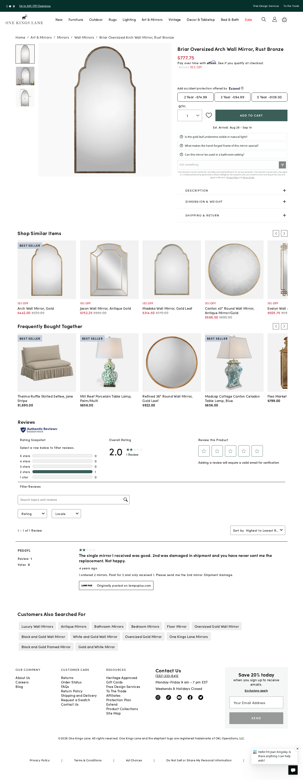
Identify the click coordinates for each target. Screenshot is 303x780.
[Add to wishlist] (209, 115)
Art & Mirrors (152, 19)
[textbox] (189, 115)
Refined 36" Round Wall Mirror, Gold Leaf (167, 398)
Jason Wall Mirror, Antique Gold (105, 308)
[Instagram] (158, 697)
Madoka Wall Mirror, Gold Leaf (167, 308)
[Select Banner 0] (7, 6)
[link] (232, 191)
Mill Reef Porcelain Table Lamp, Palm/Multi (106, 398)
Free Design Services (266, 6)
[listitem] (37, 626)
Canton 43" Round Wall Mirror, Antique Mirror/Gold (229, 310)
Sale (248, 19)
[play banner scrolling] (14, 6)
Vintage (175, 19)
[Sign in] (274, 19)
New (59, 19)
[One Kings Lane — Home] (24, 19)
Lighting (129, 19)
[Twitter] (201, 697)
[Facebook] (191, 697)
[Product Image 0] (25, 54)
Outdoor (96, 19)
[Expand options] (284, 190)
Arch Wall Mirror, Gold (36, 308)
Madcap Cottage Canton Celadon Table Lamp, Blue (232, 398)
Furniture (76, 19)
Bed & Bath (230, 19)
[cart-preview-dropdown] (284, 19)
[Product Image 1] (25, 76)
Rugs (113, 19)
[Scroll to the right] (284, 233)
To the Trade (291, 6)
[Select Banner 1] (10, 6)
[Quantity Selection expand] (198, 115)
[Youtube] (180, 697)
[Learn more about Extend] (242, 88)
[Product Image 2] (25, 97)
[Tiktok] (169, 697)
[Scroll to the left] (276, 233)
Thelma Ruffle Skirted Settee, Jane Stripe (45, 398)
